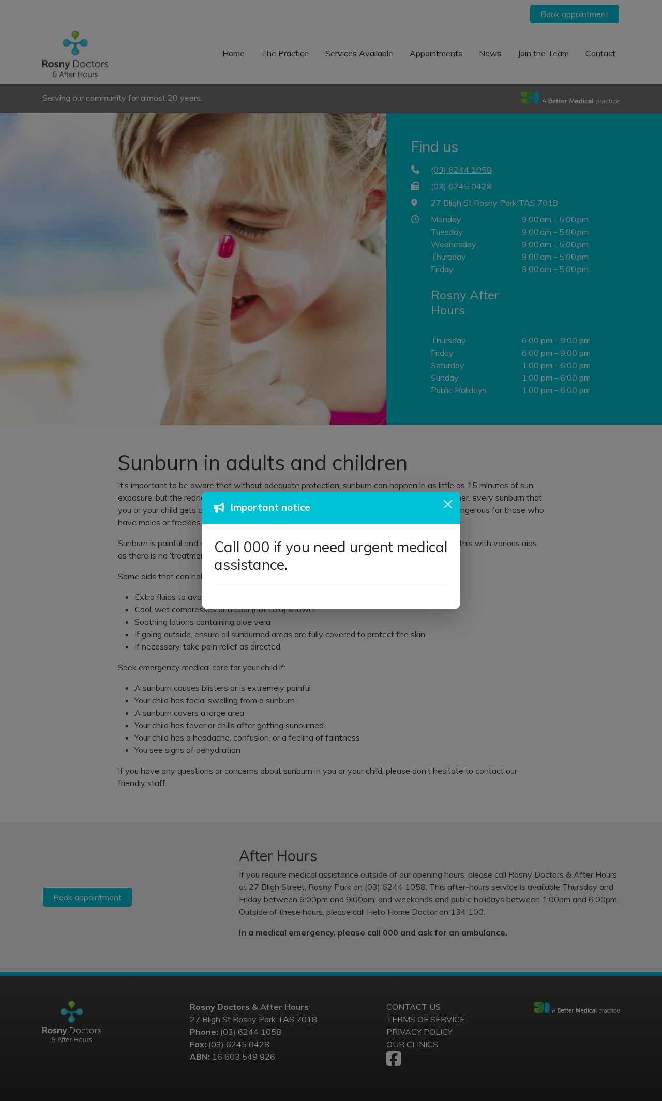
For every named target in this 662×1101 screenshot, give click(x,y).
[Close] (448, 504)
